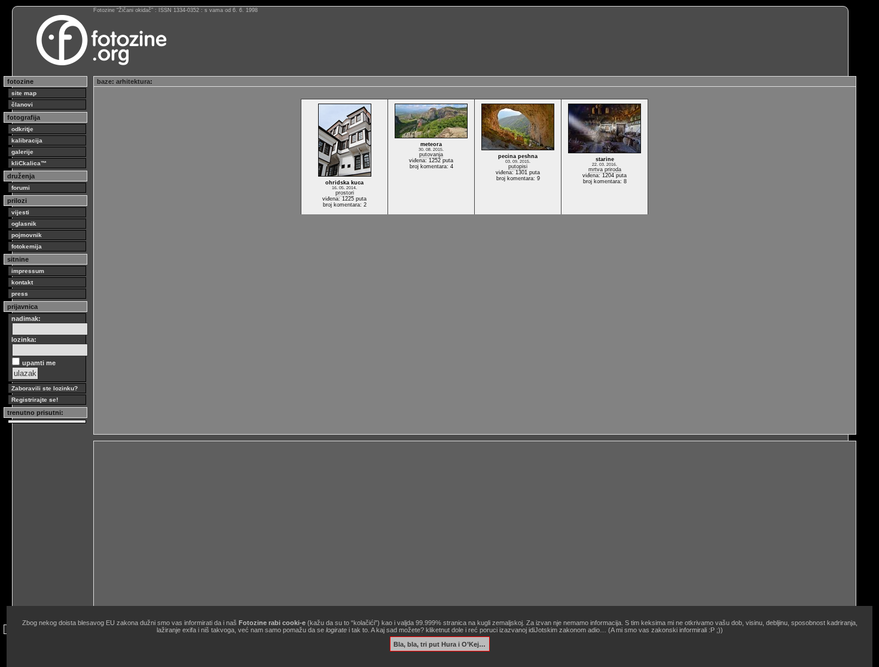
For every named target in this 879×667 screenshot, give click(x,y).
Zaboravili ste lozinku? (44, 388)
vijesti (20, 212)
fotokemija (26, 246)
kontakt (22, 282)
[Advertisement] (455, 528)
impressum (27, 271)
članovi (22, 104)
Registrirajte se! (34, 399)
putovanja (431, 154)
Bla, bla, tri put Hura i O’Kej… (439, 643)
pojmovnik (26, 235)
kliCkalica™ (29, 163)
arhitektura (133, 81)
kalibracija (26, 140)
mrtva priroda (604, 169)
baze (104, 81)
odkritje (22, 129)
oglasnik (23, 223)
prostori (344, 193)
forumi (20, 187)
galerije (22, 151)
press (19, 293)
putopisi (517, 166)
